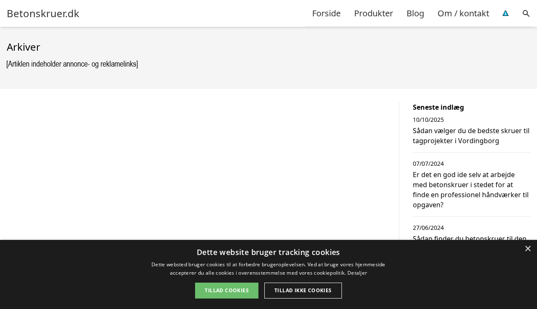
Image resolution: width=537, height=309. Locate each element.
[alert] (268, 274)
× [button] (527, 249)
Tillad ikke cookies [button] (303, 290)
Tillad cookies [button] (227, 290)
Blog (415, 13)
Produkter (373, 13)
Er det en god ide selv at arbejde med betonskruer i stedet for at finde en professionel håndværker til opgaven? (471, 189)
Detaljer (357, 272)
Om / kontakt (463, 13)
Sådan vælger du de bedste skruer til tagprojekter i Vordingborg (471, 135)
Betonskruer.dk (43, 13)
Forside (326, 13)
